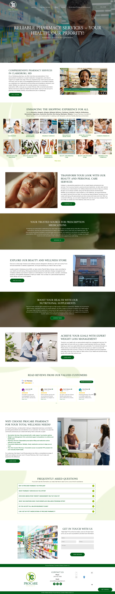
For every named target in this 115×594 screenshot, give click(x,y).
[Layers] (92, 573)
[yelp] (57, 584)
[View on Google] (23, 389)
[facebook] (54, 584)
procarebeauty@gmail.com (57, 581)
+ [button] (76, 573)
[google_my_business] (60, 584)
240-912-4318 (57, 576)
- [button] (76, 574)
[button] (20, 394)
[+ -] (84, 578)
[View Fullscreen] (76, 577)
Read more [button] (24, 399)
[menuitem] (26, 7)
